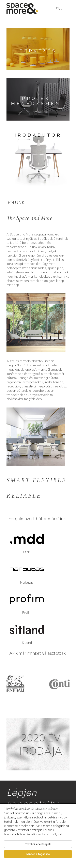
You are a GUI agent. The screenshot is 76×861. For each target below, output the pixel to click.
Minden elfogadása (38, 854)
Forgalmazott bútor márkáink (37, 518)
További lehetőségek (38, 844)
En (58, 9)
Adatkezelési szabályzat (44, 834)
